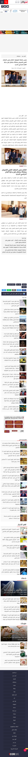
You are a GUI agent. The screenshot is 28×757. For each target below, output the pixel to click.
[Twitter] (19, 290)
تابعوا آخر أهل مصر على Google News (13, 294)
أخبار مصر (14, 676)
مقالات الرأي (14, 730)
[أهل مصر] (24, 2)
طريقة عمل (14, 736)
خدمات (14, 708)
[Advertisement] (14, 100)
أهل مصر (21, 116)
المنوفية (21, 166)
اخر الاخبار (14, 673)
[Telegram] (4, 290)
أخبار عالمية (14, 695)
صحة (14, 723)
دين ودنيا (14, 711)
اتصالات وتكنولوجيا (14, 727)
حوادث (14, 685)
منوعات (14, 717)
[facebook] (2, 6)
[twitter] (5, 6)
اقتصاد (14, 679)
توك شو (14, 701)
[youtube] (7, 6)
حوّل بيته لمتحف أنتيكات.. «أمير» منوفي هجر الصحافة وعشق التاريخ (15, 241)
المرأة (14, 720)
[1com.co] (14, 754)
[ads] (14, 11)
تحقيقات (14, 704)
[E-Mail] (14, 290)
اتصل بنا (14, 746)
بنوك (14, 692)
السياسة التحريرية (14, 749)
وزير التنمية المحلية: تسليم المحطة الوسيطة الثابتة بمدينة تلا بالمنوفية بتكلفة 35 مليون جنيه (14, 246)
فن (14, 698)
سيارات (14, 714)
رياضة (14, 688)
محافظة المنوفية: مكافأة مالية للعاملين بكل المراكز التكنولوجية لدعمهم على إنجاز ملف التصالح (14, 251)
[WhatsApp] (9, 290)
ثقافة (14, 733)
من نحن (14, 742)
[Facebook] (24, 290)
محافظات (14, 682)
